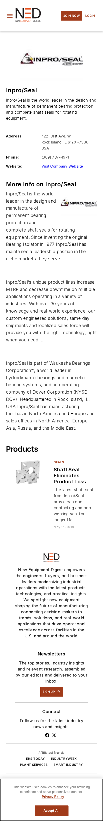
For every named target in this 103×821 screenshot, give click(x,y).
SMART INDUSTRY (68, 765)
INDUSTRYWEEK (64, 759)
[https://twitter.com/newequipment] (54, 735)
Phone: (12, 157)
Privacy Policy (53, 797)
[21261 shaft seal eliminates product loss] (28, 472)
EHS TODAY (35, 759)
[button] (10, 16)
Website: (14, 166)
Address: (14, 136)
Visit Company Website (62, 166)
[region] (51, 799)
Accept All (52, 810)
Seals (59, 462)
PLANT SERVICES (34, 765)
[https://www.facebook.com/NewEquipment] (47, 735)
